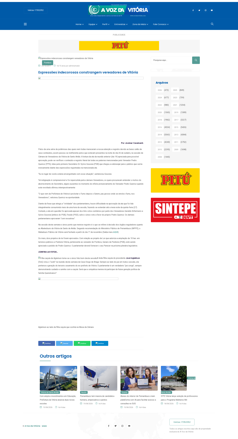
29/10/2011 (46, 66)
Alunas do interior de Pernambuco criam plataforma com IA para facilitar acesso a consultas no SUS (138, 400)
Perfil (104, 24)
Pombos (47, 62)
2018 (160, 120)
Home (78, 24)
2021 (175, 105)
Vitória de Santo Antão (50, 392)
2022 (160, 105)
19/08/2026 (47, 407)
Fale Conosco (159, 24)
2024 (160, 98)
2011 (176, 142)
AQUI (115, 232)
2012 (160, 142)
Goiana (124, 392)
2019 (176, 112)
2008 (160, 157)
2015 (176, 127)
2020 (160, 112)
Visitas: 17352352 (36, 10)
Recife (83, 392)
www (44, 426)
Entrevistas (119, 24)
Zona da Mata (139, 24)
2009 (176, 150)
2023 (175, 98)
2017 (176, 120)
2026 (160, 90)
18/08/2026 (169, 404)
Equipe (92, 24)
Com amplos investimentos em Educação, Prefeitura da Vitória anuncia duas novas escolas (58, 400)
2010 (160, 150)
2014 (160, 135)
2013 (176, 135)
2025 (175, 90)
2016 (160, 127)
